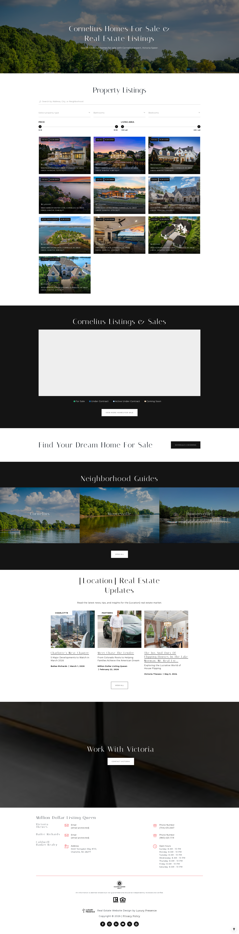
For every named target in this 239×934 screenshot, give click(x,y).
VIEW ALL (119, 685)
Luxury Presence (146, 910)
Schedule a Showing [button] (185, 445)
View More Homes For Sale (119, 412)
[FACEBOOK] (102, 924)
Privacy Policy (131, 916)
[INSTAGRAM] (109, 924)
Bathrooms (98, 113)
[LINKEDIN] (116, 924)
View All (119, 554)
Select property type (49, 113)
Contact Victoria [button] (121, 761)
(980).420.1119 (166, 838)
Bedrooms (154, 113)
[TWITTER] (129, 924)
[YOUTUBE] (122, 924)
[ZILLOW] (136, 924)
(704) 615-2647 (166, 828)
